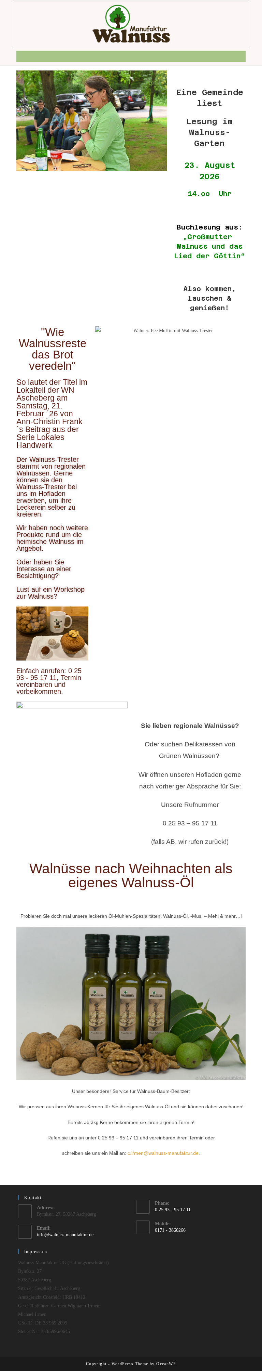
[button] (131, 56)
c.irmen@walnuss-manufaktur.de (163, 1153)
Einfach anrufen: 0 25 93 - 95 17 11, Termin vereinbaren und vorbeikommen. (49, 681)
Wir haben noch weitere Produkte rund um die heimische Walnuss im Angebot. (52, 538)
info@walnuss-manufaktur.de (65, 1234)
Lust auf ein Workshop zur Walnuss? (50, 593)
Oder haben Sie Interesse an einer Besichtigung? (43, 568)
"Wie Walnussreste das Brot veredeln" (52, 349)
